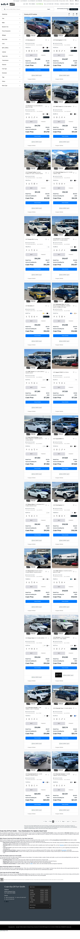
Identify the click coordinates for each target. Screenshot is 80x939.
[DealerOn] (11, 926)
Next (63, 821)
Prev (50, 821)
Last (68, 821)
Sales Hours (32, 887)
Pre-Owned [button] (32, 4)
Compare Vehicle (32, 79)
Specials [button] (56, 4)
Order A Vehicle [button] (74, 9)
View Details (37, 70)
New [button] (27, 4)
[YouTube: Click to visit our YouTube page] (6, 901)
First (45, 821)
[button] (49, 27)
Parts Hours (32, 907)
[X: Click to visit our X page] (5, 901)
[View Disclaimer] (37, 51)
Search (48, 9)
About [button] (77, 4)
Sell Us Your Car (48, 4)
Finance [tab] (43, 55)
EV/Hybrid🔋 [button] (39, 4)
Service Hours (33, 905)
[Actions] (48, 40)
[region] (37, 64)
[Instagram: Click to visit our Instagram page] (8, 901)
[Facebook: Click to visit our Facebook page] (4, 901)
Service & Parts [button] (64, 4)
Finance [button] (72, 4)
